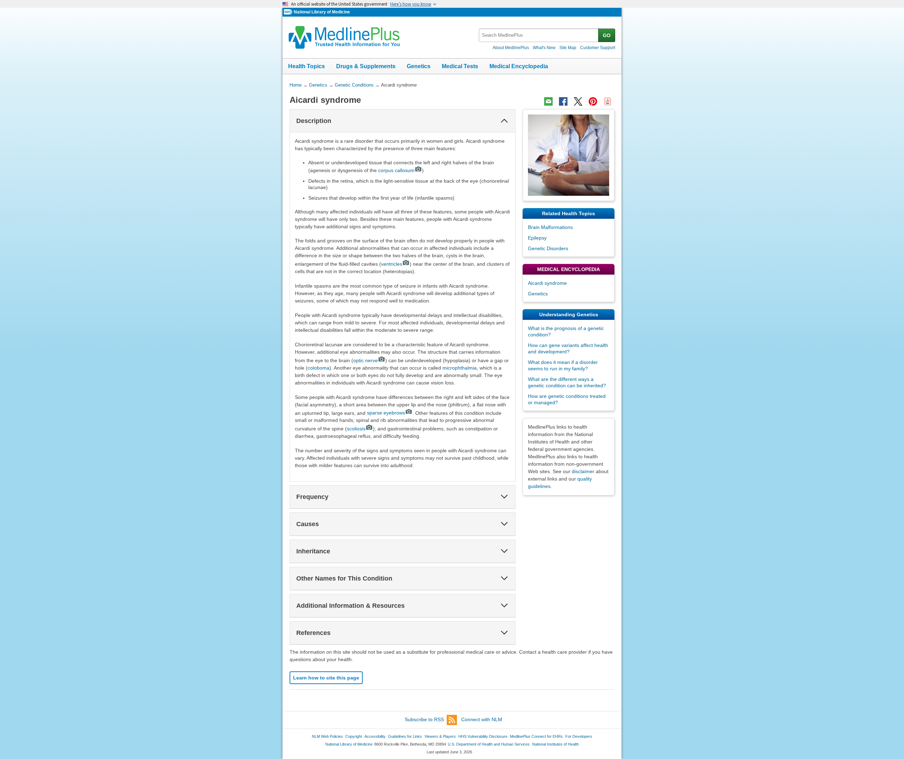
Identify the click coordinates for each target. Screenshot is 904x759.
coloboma (318, 368)
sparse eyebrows (386, 413)
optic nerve (365, 360)
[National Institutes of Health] (289, 12)
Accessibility (375, 736)
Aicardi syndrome (547, 283)
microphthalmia (459, 368)
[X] (578, 101)
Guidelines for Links (405, 736)
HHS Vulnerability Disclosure (482, 736)
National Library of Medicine (322, 12)
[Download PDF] (607, 101)
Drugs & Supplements (366, 66)
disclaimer (583, 471)
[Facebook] (563, 101)
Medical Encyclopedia (518, 66)
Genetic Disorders (548, 248)
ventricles (391, 264)
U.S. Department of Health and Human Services (489, 744)
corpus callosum (396, 170)
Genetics (418, 66)
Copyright (353, 736)
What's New (544, 47)
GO (607, 35)
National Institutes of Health (555, 744)
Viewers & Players (440, 736)
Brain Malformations (550, 227)
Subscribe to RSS (424, 719)
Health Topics (306, 66)
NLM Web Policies (327, 736)
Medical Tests (460, 66)
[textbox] (539, 35)
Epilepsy (537, 238)
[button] (504, 121)
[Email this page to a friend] (548, 101)
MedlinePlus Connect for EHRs (536, 736)
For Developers (578, 736)
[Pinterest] (593, 101)
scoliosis (356, 428)
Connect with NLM (481, 719)
